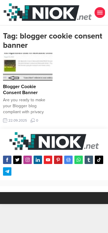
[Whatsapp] (78, 160)
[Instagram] (27, 160)
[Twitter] (17, 160)
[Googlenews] (68, 160)
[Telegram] (7, 171)
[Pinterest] (58, 160)
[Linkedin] (38, 160)
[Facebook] (7, 160)
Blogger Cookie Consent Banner (20, 90)
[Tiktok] (99, 160)
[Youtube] (48, 160)
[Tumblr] (89, 160)
